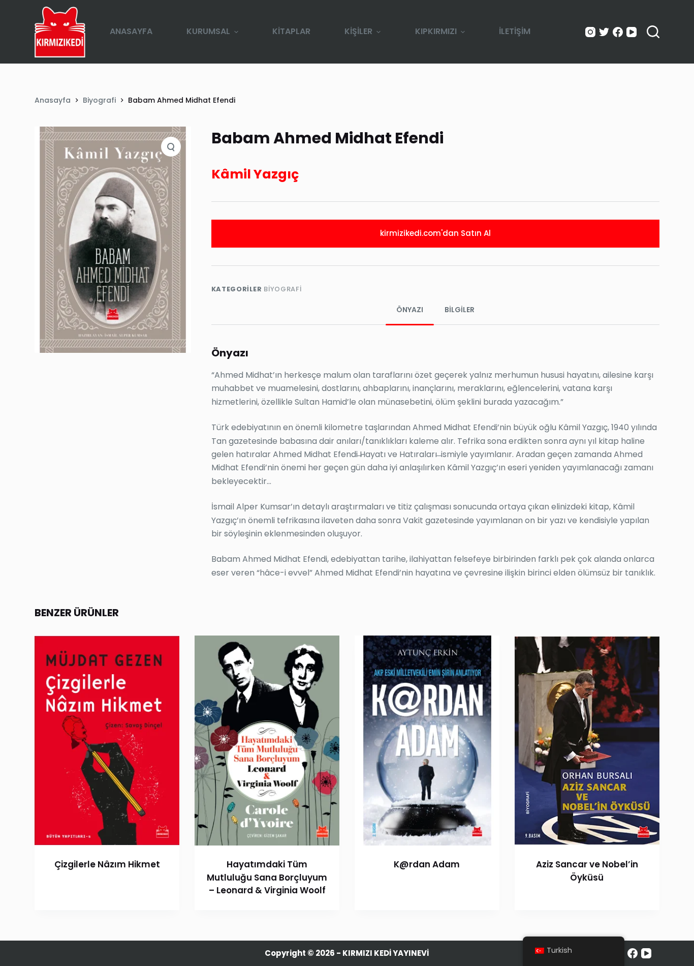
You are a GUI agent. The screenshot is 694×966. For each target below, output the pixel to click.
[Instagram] (590, 32)
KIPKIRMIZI (436, 31)
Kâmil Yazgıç (255, 174)
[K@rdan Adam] (427, 741)
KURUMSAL (208, 31)
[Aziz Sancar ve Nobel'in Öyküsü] (587, 741)
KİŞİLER (358, 31)
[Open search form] (653, 31)
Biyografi (282, 289)
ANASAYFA (131, 31)
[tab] (410, 310)
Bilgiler (460, 310)
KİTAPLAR (291, 31)
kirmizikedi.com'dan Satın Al (435, 233)
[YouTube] (631, 32)
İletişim (514, 31)
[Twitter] (604, 32)
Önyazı (409, 310)
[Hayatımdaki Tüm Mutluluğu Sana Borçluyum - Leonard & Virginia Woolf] (267, 741)
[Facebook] (618, 32)
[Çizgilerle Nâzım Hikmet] (107, 741)
